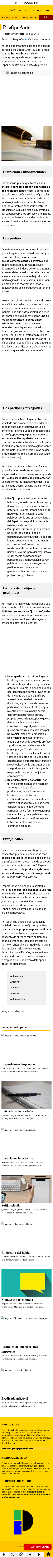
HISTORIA (24, 10)
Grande (46, 39)
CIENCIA (37, 10)
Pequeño (18, 39)
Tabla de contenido (22, 72)
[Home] (48, 1555)
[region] (26, 100)
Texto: (5, 39)
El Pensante (26, 2)
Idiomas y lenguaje (14, 34)
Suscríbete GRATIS (40, 1547)
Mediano (33, 39)
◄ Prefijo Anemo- (9, 17)
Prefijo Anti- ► (30, 17)
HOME (12, 10)
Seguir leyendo (8, 1443)
